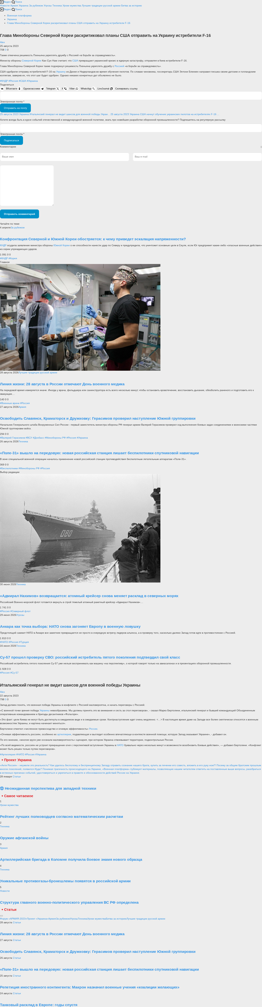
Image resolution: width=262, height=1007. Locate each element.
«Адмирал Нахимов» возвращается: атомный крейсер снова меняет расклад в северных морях (89, 596)
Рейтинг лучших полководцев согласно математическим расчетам (61, 816)
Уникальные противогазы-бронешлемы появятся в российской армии (65, 881)
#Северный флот (20, 611)
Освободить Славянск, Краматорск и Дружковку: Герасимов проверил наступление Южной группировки (97, 418)
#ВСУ (29, 437)
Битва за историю (116, 918)
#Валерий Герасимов (12, 437)
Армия (14, 5)
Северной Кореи (31, 60)
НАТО (120, 745)
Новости (5, 5)
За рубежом (36, 5)
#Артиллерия (8, 754)
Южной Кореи (61, 245)
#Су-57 (14, 672)
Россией (120, 66)
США (75, 60)
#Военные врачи (9, 403)
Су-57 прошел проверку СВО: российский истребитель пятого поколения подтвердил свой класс (90, 657)
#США (22, 80)
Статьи (17, 776)
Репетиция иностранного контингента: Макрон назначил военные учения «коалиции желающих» (89, 987)
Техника (57, 5)
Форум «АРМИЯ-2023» (13, 918)
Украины (45, 710)
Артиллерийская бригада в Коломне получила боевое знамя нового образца (71, 859)
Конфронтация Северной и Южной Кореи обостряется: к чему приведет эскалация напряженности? (93, 239)
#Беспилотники (9, 468)
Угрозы (48, 5)
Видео (7, 1)
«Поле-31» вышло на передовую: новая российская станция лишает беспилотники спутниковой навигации (99, 453)
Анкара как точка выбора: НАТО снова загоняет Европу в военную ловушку (70, 626)
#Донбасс (38, 437)
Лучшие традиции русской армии (101, 5)
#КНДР (4, 80)
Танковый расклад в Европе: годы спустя (38, 1005)
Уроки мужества (72, 5)
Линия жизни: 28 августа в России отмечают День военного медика (62, 384)
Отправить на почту (15, 108)
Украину (61, 71)
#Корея (13, 258)
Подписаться (11, 140)
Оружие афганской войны (24, 838)
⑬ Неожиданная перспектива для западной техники (48, 788)
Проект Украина (18, 760)
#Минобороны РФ (55, 437)
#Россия (13, 80)
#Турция (24, 642)
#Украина (32, 80)
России (93, 728)
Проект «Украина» (37, 918)
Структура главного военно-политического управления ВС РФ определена (69, 902)
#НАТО (4, 642)
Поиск (18, 1)
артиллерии (64, 734)
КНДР (3, 245)
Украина (23, 5)
